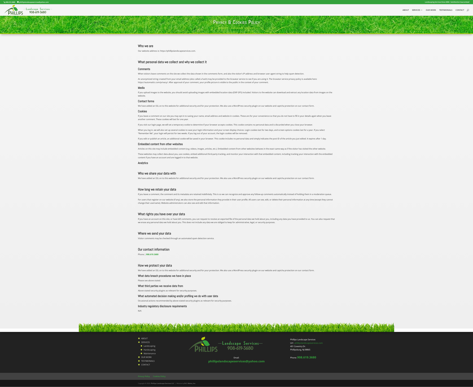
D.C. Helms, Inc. (190, 383)
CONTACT (460, 10)
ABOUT (406, 10)
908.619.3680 (10, 2)
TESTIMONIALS (445, 10)
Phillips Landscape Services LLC (162, 383)
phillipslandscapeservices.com (309, 343)
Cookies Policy (159, 376)
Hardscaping (149, 349)
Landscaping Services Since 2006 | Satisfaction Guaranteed (447, 2)
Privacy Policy (144, 376)
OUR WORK (431, 10)
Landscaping (149, 346)
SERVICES (416, 10)
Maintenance (150, 353)
